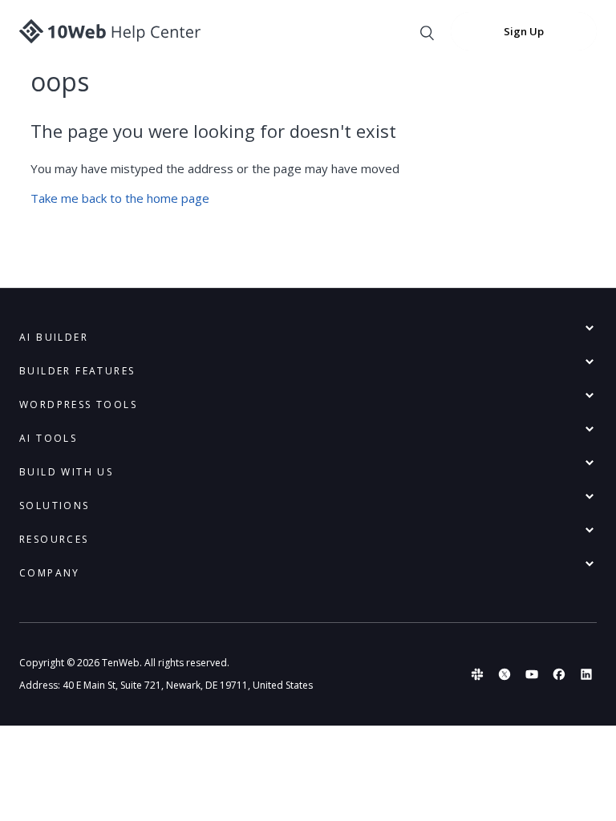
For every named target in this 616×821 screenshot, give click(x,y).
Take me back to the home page (119, 198)
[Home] (110, 31)
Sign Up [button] (524, 31)
